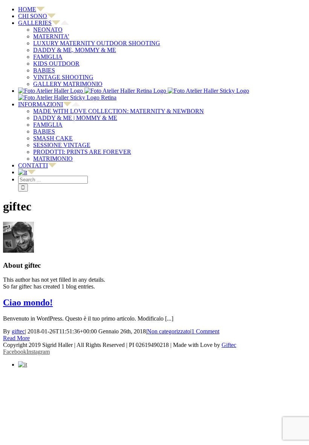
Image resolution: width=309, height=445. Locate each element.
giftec (18, 331)
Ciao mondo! (28, 302)
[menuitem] (162, 9)
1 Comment (205, 331)
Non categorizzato (168, 331)
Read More (16, 338)
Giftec (229, 345)
